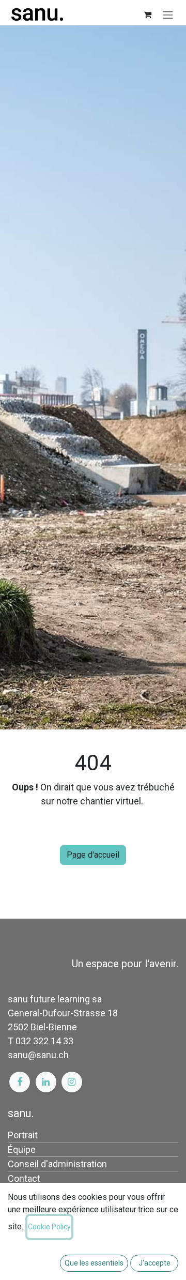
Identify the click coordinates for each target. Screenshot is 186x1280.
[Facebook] (19, 1082)
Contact (24, 1178)
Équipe (22, 1149)
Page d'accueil (93, 855)
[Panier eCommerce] (147, 14)
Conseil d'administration (57, 1164)
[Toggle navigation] (168, 14)
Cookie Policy (49, 1227)
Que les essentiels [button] (94, 1263)
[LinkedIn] (46, 1082)
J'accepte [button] (154, 1263)
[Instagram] (71, 1082)
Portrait (23, 1135)
